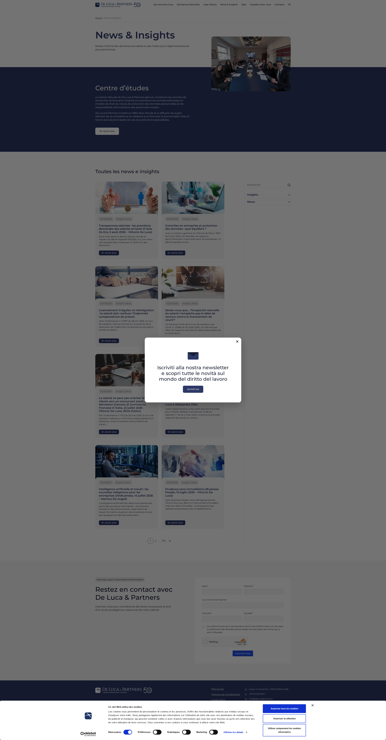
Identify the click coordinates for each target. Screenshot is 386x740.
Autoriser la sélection (284, 718)
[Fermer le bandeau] (313, 705)
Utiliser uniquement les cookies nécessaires (284, 730)
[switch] (157, 732)
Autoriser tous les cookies (284, 708)
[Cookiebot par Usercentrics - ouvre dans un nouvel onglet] (88, 734)
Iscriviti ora (193, 389)
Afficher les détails (233, 732)
